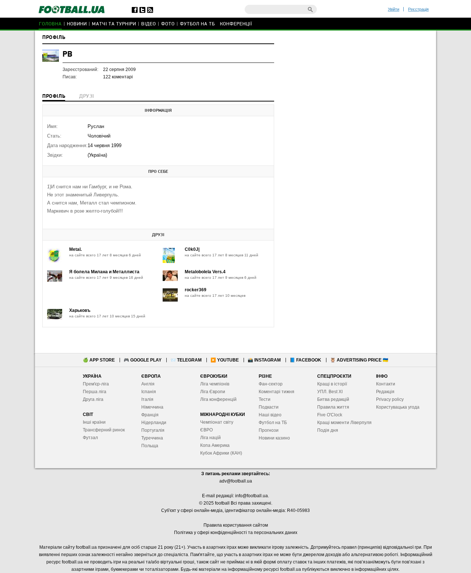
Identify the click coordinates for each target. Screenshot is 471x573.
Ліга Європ (211, 391)
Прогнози (269, 430)
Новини (77, 24)
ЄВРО (206, 430)
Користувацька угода (397, 407)
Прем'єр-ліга (96, 384)
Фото (168, 24)
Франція (150, 414)
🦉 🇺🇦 (359, 360)
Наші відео (270, 414)
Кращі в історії (332, 384)
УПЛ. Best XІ (330, 391)
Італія (147, 399)
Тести (264, 399)
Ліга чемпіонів (214, 384)
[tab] (53, 97)
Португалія (152, 430)
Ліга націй (210, 437)
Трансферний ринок (104, 430)
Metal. (75, 249)
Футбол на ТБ (197, 24)
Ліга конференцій (218, 399)
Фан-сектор (271, 384)
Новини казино (274, 438)
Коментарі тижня (276, 391)
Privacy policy (390, 399)
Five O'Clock (329, 414)
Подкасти (269, 407)
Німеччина (152, 407)
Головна (50, 24)
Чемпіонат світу (216, 422)
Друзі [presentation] (86, 96)
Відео (148, 24)
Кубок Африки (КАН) (221, 453)
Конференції (236, 24)
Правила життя (333, 407)
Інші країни (94, 422)
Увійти (393, 9)
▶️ (224, 360)
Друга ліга (93, 399)
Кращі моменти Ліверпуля (344, 422)
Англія (148, 384)
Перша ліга (94, 391)
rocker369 (195, 289)
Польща (149, 445)
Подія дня (327, 430)
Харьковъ (80, 310)
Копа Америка (215, 445)
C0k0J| (192, 249)
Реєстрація (418, 9)
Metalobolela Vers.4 (205, 271)
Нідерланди (153, 422)
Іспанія (148, 391)
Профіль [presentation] (53, 96)
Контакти (385, 384)
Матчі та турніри (114, 24)
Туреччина (152, 438)
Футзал (90, 437)
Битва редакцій (333, 399)
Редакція (385, 391)
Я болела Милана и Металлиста (104, 271)
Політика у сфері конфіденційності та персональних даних (235, 532)
